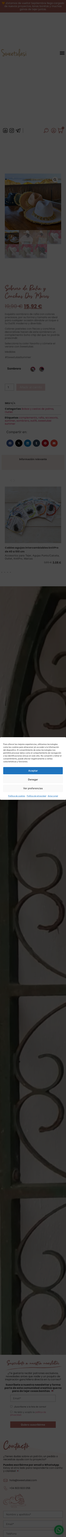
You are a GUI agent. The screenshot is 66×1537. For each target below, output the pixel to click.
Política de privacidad (36, 796)
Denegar (33, 779)
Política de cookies (16, 796)
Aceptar (33, 770)
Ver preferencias (33, 788)
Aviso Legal (53, 796)
